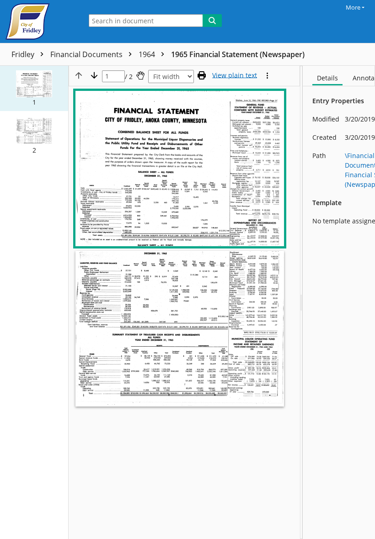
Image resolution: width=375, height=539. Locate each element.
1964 (148, 54)
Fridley (23, 54)
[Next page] (94, 75)
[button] (34, 88)
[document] (339, 302)
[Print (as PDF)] (201, 75)
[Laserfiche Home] (39, 21)
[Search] (212, 20)
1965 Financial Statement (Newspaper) (238, 54)
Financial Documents (87, 54)
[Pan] (140, 75)
